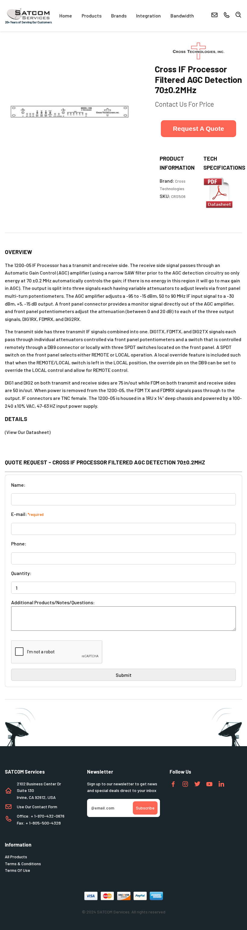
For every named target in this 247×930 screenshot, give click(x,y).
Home (65, 15)
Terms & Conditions (23, 863)
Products (92, 15)
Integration (148, 15)
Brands (119, 15)
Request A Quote (198, 128)
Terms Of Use (17, 870)
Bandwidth (182, 15)
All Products (16, 856)
